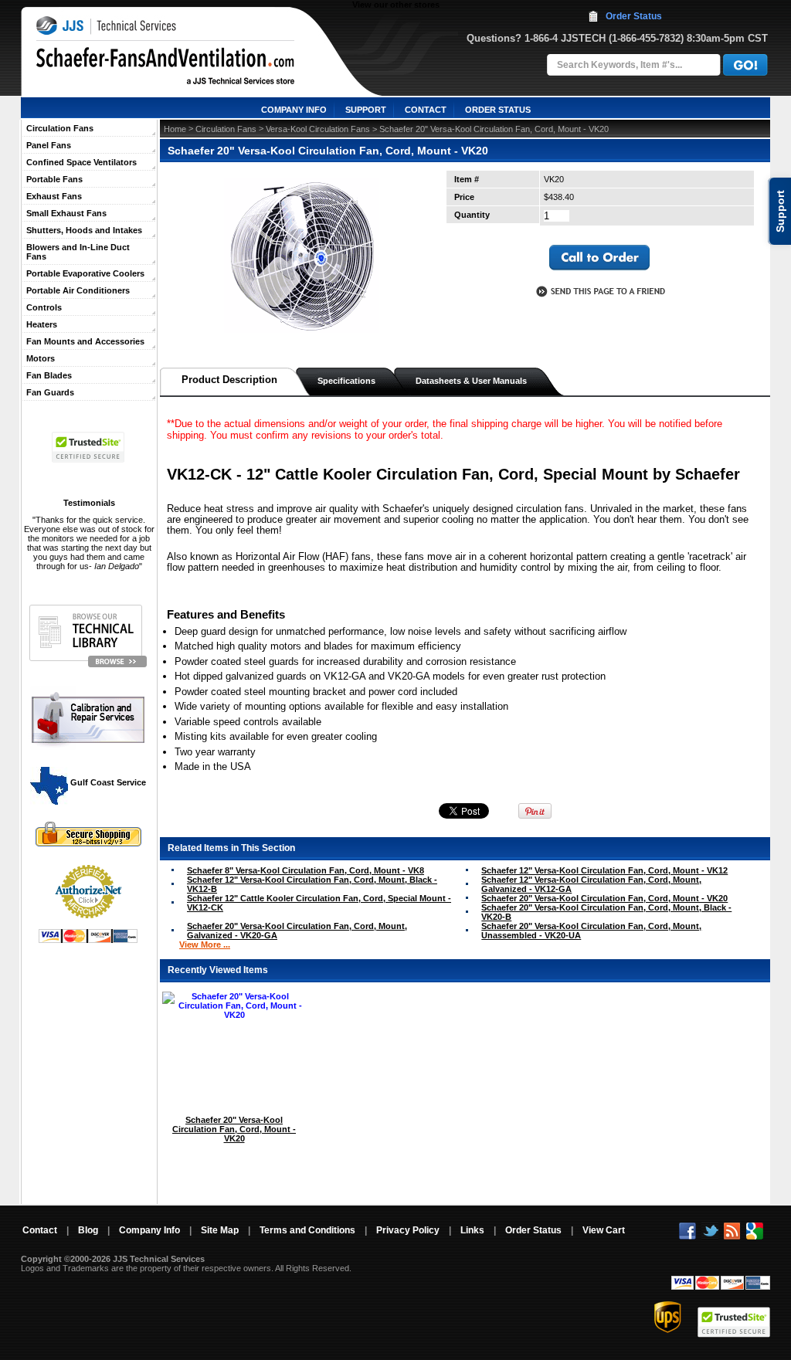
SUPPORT (365, 109)
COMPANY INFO (294, 109)
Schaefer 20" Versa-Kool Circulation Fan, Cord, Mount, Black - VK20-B (606, 912)
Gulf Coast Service (107, 782)
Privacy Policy (408, 1230)
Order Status (634, 16)
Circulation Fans (59, 128)
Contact (39, 1230)
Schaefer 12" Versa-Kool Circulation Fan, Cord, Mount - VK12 (604, 870)
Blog (88, 1230)
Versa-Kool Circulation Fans (318, 129)
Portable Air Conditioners (78, 290)
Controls (44, 307)
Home (175, 129)
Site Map (220, 1230)
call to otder (599, 258)
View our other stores (396, 4)
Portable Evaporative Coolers (85, 273)
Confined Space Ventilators (81, 162)
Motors (40, 358)
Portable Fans (54, 179)
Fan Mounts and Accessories (85, 341)
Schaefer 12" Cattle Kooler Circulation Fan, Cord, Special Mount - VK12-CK (319, 903)
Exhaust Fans (54, 196)
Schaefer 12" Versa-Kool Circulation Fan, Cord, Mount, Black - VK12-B (312, 884)
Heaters (41, 324)
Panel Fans (48, 145)
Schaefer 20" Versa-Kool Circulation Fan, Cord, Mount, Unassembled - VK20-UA (591, 930)
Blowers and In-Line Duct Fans (78, 251)
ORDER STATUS (498, 109)
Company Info (149, 1230)
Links (472, 1230)
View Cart (603, 1230)
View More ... (204, 944)
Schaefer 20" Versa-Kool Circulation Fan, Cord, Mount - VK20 (604, 898)
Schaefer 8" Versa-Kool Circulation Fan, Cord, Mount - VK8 (305, 870)
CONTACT (425, 109)
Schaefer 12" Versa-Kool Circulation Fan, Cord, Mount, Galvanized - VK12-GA (591, 884)
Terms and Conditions (307, 1230)
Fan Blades (49, 375)
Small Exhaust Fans (66, 213)
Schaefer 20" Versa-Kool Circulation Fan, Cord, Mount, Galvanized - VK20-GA (297, 930)
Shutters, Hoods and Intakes (84, 230)
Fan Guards (50, 392)
